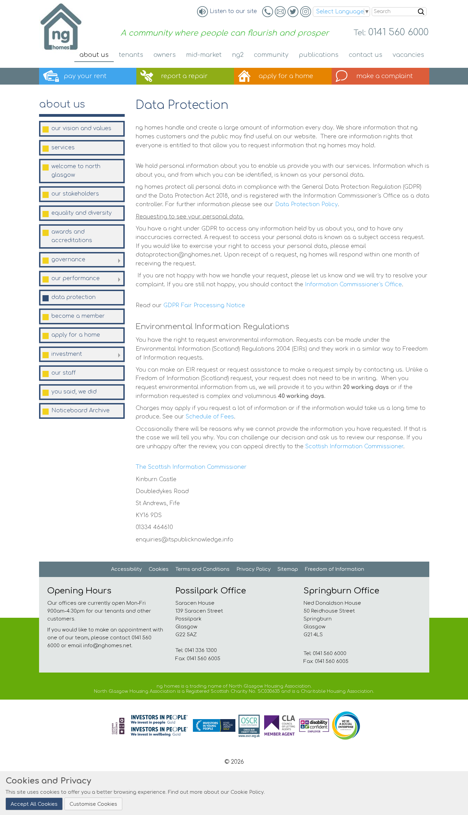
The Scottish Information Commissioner (192, 467)
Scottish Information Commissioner (354, 446)
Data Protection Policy (306, 204)
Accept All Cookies (34, 803)
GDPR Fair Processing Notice (203, 305)
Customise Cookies (93, 803)
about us (62, 104)
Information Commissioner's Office (353, 284)
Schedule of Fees (210, 417)
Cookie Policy (247, 792)
